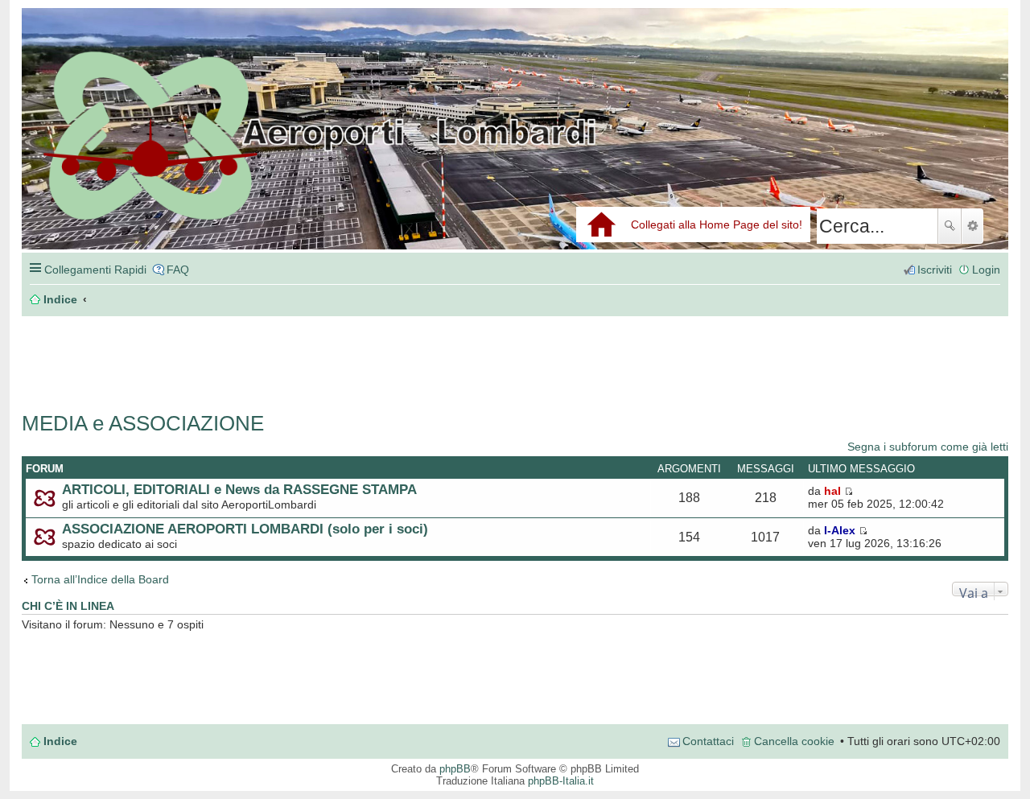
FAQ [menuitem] (178, 269)
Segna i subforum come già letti (927, 446)
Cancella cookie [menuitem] (794, 741)
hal (832, 490)
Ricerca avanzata (972, 226)
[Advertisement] (263, 355)
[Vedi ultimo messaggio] (848, 490)
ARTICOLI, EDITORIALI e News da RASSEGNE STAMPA (239, 489)
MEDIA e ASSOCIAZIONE (143, 423)
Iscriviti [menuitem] (934, 269)
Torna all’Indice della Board (100, 579)
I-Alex (839, 530)
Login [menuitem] (986, 269)
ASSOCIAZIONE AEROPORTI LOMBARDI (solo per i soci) (245, 529)
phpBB (455, 769)
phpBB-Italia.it (561, 781)
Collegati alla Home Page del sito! (716, 224)
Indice (60, 741)
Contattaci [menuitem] (708, 741)
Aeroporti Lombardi (515, 147)
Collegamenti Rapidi (95, 269)
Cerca (949, 226)
